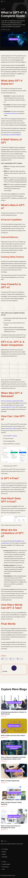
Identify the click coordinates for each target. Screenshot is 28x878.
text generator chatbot (11, 428)
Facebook (5, 658)
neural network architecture (11, 113)
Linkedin (20, 658)
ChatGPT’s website (12, 436)
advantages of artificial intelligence (12, 134)
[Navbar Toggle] (25, 1)
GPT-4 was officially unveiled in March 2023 (12, 401)
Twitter (13, 658)
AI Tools (3, 9)
